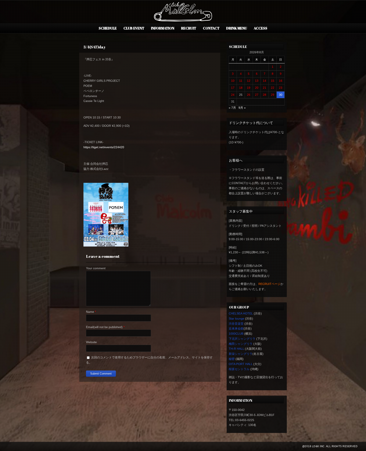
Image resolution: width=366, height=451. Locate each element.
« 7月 (232, 107)
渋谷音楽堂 (236, 323)
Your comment (95, 268)
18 (241, 87)
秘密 (232, 359)
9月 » (242, 107)
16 (280, 80)
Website (91, 342)
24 (232, 94)
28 (264, 94)
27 (256, 94)
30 (280, 94)
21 (264, 87)
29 (272, 94)
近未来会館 (236, 328)
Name (90, 311)
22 (272, 87)
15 (272, 80)
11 (240, 80)
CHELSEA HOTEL (241, 313)
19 (248, 87)
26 (248, 94)
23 (280, 87)
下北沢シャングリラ (242, 338)
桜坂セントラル (239, 369)
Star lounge (236, 318)
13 (256, 80)
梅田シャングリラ (240, 343)
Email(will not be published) (104, 327)
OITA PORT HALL (240, 364)
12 (248, 80)
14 (264, 80)
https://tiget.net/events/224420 (103, 147)
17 (232, 87)
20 (256, 87)
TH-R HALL (236, 348)
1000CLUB (236, 333)
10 (232, 80)
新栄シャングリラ (240, 353)
